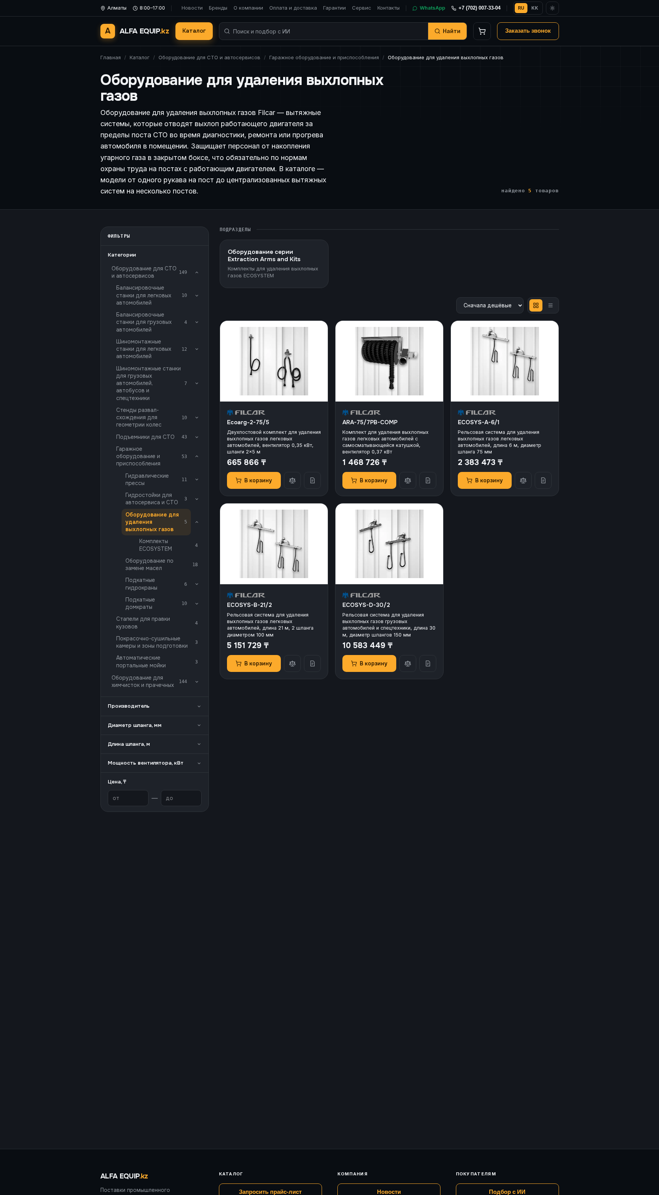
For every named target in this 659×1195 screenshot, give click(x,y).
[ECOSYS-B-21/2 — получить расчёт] (312, 663)
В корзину (258, 480)
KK (534, 8)
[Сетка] (535, 305)
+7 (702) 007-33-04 (480, 8)
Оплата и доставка (293, 8)
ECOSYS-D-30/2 (366, 605)
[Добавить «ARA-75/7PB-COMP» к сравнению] (407, 480)
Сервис (361, 8)
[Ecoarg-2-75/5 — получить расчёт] (312, 480)
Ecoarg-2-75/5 (248, 422)
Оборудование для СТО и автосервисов (209, 57)
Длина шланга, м (129, 744)
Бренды (218, 8)
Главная (110, 57)
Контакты (388, 8)
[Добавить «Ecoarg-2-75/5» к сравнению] (292, 480)
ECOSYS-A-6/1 (478, 422)
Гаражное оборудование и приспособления (324, 57)
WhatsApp (432, 8)
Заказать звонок (528, 31)
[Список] (550, 305)
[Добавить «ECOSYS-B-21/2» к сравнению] (292, 663)
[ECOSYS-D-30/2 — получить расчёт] (427, 663)
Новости (192, 8)
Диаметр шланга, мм (135, 725)
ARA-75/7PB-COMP (369, 422)
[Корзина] (482, 31)
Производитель (129, 706)
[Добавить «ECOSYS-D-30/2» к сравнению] (407, 663)
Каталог (194, 30)
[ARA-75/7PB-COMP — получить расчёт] (427, 480)
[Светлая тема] (552, 8)
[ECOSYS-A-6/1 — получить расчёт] (543, 480)
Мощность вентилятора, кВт (146, 763)
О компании (248, 8)
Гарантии (334, 8)
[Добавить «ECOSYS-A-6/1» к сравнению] (523, 480)
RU (521, 8)
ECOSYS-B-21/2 (249, 605)
